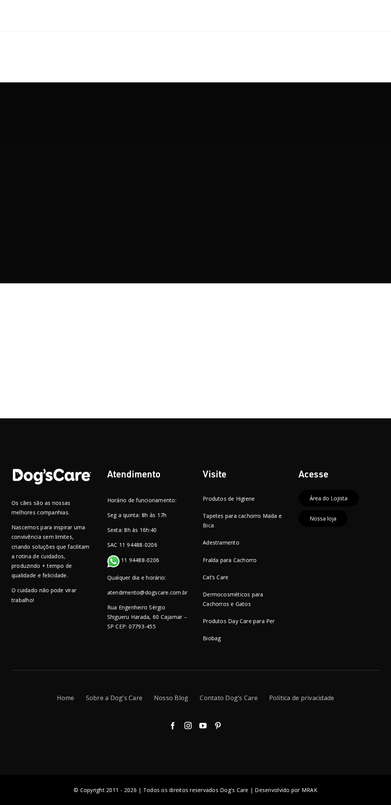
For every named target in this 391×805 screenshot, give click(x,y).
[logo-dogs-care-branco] (51, 471)
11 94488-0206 (140, 560)
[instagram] (188, 725)
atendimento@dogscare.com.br (147, 592)
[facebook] (172, 725)
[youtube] (203, 725)
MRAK (309, 790)
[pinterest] (217, 725)
